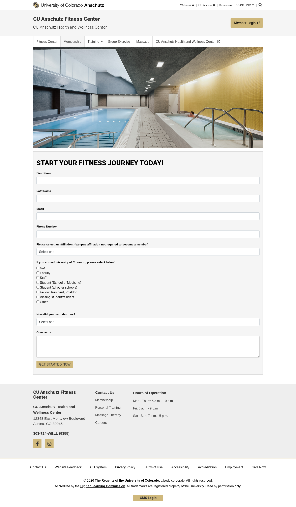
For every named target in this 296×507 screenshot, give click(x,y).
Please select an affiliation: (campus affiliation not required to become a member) (92, 244)
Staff (42, 277)
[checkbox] (37, 268)
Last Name (43, 190)
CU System (98, 467)
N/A (42, 268)
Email (40, 208)
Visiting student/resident (56, 297)
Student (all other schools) (58, 287)
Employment (234, 467)
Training (94, 41)
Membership (104, 400)
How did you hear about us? (56, 314)
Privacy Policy (125, 467)
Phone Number (46, 226)
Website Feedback (68, 467)
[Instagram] (51, 449)
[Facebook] (39, 449)
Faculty (44, 273)
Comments (43, 332)
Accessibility (180, 467)
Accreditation (207, 467)
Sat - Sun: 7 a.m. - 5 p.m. (150, 416)
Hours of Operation (149, 393)
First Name (43, 173)
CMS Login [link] (148, 498)
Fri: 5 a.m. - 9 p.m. (145, 408)
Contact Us (38, 467)
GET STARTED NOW (54, 364)
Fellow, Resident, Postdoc (58, 292)
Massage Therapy (108, 415)
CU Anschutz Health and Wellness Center (70, 27)
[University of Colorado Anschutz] (68, 5)
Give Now (259, 467)
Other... (44, 302)
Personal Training (108, 407)
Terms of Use (153, 467)
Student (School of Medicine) (60, 282)
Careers (101, 422)
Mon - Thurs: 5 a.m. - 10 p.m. (153, 401)
